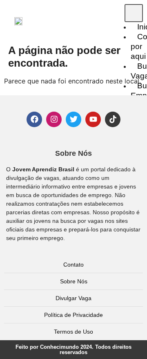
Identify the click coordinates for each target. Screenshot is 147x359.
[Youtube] (93, 119)
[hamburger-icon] (134, 13)
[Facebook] (34, 119)
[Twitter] (73, 119)
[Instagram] (54, 119)
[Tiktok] (112, 119)
